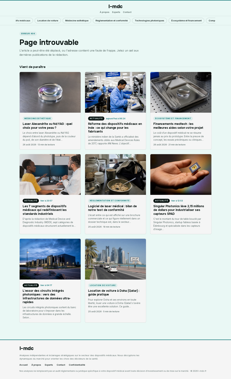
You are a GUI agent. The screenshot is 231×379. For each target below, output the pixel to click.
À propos (104, 12)
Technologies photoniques (149, 20)
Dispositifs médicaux (18, 20)
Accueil (23, 365)
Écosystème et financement (186, 20)
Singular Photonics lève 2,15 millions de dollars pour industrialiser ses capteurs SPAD (178, 210)
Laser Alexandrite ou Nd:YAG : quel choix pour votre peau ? (47, 125)
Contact (127, 12)
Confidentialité (77, 365)
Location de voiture (47, 20)
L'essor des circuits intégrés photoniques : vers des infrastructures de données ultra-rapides (47, 296)
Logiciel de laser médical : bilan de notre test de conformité (112, 208)
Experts (116, 12)
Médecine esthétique (76, 20)
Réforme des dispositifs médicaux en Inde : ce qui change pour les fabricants (115, 127)
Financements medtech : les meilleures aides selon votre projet (178, 125)
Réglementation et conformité (112, 20)
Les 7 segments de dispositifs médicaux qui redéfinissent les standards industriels (45, 210)
